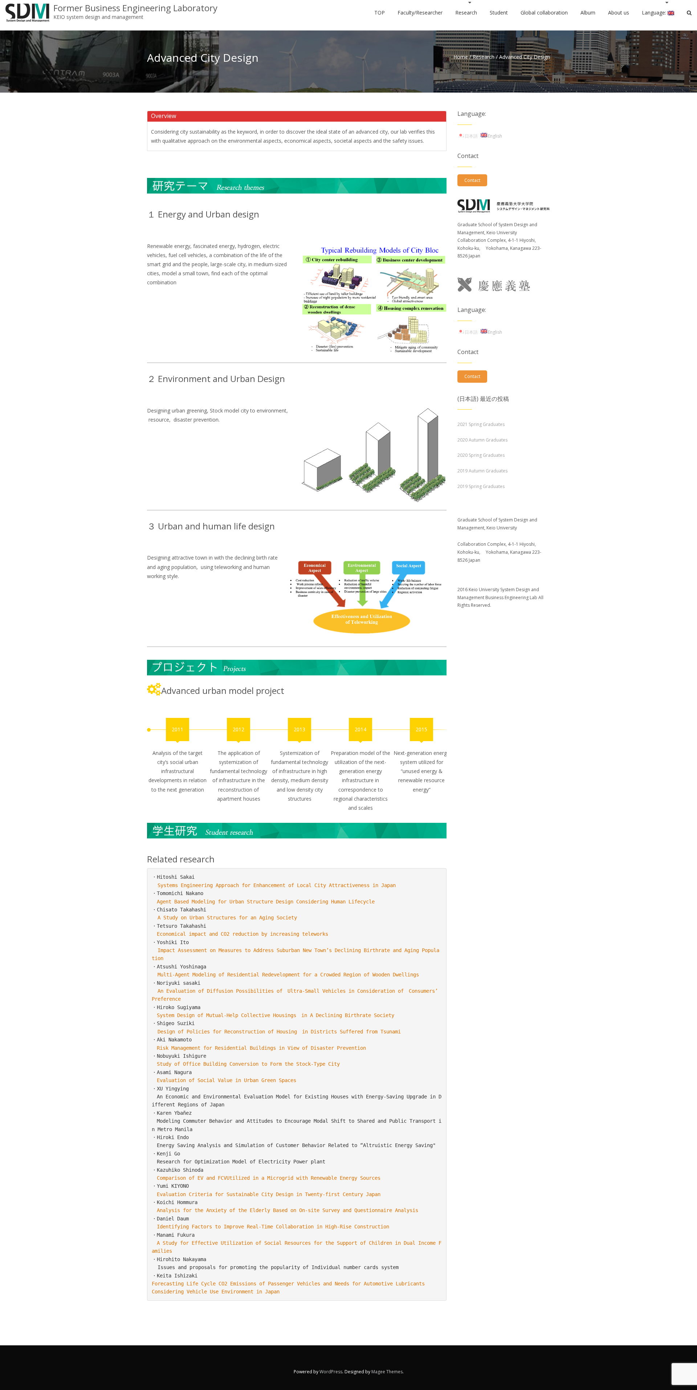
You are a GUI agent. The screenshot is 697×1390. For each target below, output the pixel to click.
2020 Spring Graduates (481, 455)
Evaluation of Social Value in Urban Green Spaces (226, 1080)
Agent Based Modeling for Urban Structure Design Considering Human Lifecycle (266, 902)
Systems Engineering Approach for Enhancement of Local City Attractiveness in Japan (277, 885)
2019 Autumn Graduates (482, 471)
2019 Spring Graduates (481, 486)
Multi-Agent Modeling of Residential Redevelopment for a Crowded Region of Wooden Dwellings (288, 975)
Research (483, 56)
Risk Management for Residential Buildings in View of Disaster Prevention (261, 1048)
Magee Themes (387, 1372)
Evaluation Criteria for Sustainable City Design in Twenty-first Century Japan (268, 1194)
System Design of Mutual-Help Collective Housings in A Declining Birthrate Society (275, 1015)
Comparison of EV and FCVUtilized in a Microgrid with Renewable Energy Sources (268, 1178)
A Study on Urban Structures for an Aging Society (227, 917)
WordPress (330, 1372)
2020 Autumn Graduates (482, 440)
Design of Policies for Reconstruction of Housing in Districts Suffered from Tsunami (279, 1032)
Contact (472, 180)
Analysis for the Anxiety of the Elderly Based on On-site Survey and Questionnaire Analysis (287, 1210)
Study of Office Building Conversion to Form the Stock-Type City (248, 1064)
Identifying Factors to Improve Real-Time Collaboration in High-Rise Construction (273, 1227)
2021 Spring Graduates (481, 424)
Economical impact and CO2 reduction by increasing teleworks (242, 934)
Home (460, 56)
